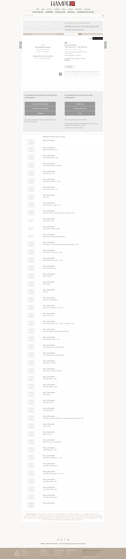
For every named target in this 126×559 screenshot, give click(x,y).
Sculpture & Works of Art (61, 514)
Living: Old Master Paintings (44, 518)
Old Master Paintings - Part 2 (92, 514)
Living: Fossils (80, 519)
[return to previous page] (20, 45)
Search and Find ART (46, 555)
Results (64, 9)
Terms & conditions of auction (30, 552)
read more (69, 66)
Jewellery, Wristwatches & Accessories (63, 516)
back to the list (28, 34)
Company (43, 553)
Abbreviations (71, 550)
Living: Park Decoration (69, 519)
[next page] (105, 45)
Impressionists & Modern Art (30, 516)
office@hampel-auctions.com (90, 557)
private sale (71, 12)
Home (37, 9)
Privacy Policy (25, 555)
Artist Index (78, 9)
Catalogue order (59, 550)
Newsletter (58, 553)
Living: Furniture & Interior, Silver (79, 518)
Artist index (58, 555)
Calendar (57, 9)
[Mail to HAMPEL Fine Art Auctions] (102, 34)
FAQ (80, 113)
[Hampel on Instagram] (61, 539)
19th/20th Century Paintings (46, 516)
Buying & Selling (60, 12)
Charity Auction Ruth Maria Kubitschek (84, 516)
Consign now (80, 104)
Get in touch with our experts (74, 128)
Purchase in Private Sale (40, 109)
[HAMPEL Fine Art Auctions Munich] (63, 4)
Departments (49, 12)
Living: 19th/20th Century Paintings (61, 518)
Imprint (24, 553)
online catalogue (37, 12)
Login (43, 9)
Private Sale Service (80, 109)
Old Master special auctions (85, 12)
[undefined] (29, 145)
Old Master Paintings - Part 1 (76, 514)
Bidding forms (44, 552)
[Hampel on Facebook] (64, 539)
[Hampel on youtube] (68, 539)
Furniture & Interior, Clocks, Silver (45, 514)
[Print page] (99, 34)
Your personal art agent (40, 104)
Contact (70, 553)
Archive (70, 9)
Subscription (58, 552)
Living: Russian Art (93, 518)
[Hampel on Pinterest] (58, 539)
